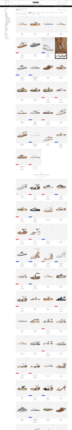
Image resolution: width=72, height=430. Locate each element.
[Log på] (60, 2)
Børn (11, 2)
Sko (18, 8)
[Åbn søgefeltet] (56, 4)
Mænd (9, 2)
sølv (27, 8)
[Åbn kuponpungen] (58, 2)
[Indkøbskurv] (66, 2)
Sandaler (21, 8)
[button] (60, 9)
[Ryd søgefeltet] (66, 4)
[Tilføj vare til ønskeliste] (27, 16)
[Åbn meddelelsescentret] (62, 2)
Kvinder (6, 2)
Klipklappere (24, 8)
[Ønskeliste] (64, 2)
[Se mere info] (22, 58)
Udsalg (20, 12)
